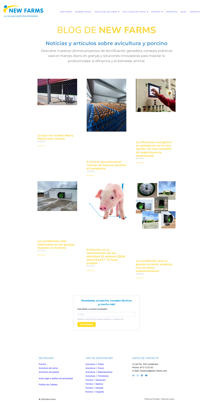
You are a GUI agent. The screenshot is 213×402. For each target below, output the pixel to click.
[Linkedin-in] (133, 375)
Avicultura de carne (106, 12)
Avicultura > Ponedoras (97, 376)
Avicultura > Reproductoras (99, 372)
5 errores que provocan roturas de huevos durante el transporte (106, 165)
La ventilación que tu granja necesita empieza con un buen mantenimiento (154, 266)
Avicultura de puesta (134, 12)
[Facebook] (141, 375)
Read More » (41, 146)
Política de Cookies (48, 384)
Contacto (195, 12)
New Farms (66, 12)
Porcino (155, 12)
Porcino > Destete (94, 388)
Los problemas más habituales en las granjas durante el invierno (55, 244)
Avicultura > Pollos (95, 364)
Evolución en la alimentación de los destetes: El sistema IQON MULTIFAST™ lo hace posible (106, 256)
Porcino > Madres (94, 384)
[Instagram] (137, 375)
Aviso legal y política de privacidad (56, 378)
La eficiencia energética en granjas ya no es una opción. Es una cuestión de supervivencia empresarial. (154, 148)
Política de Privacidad (152, 399)
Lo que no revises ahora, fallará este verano (55, 137)
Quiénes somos (83, 12)
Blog (183, 12)
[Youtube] (146, 375)
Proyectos (172, 12)
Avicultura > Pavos (95, 368)
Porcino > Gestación (96, 380)
